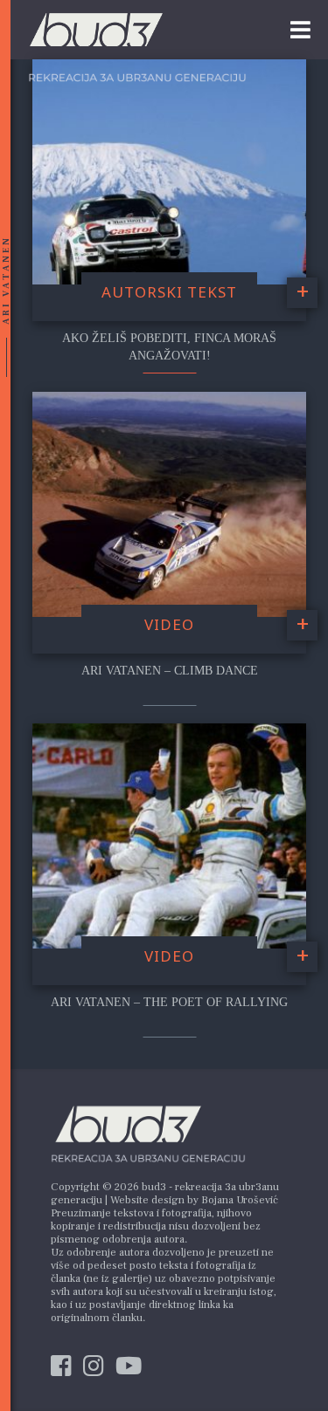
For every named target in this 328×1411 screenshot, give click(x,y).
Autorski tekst (169, 292)
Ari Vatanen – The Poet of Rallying (169, 1002)
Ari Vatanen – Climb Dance (169, 670)
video (169, 624)
